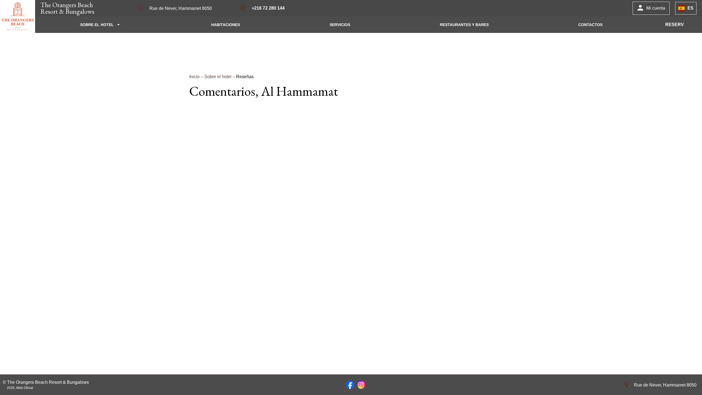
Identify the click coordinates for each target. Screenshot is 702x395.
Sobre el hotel (218, 76)
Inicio (195, 76)
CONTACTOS (590, 24)
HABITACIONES (225, 24)
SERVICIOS (340, 24)
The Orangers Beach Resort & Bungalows (67, 8)
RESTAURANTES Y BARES (464, 24)
